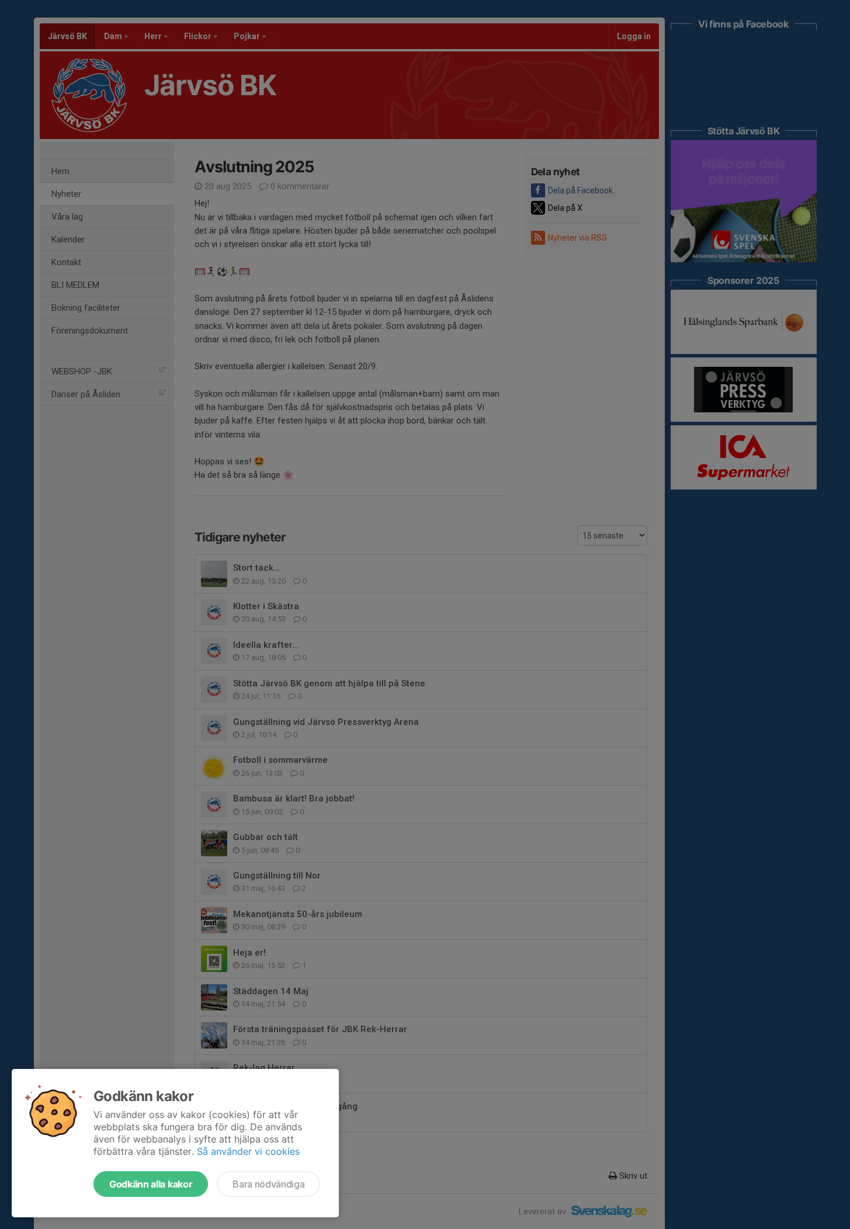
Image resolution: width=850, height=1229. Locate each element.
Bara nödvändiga (268, 1184)
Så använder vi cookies (248, 1151)
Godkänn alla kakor (150, 1184)
